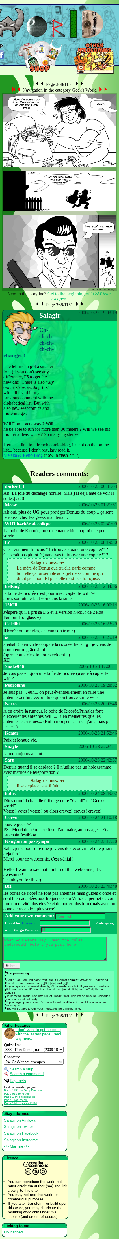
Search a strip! (22, 1069)
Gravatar (29, 923)
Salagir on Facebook (21, 1133)
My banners (14, 1232)
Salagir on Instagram (21, 1140)
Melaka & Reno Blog (23, 455)
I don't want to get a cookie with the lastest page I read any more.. (38, 1034)
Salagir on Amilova (19, 1120)
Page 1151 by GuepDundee (23, 1090)
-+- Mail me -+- (16, 1146)
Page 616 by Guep (17, 1093)
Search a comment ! (27, 1074)
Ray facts (18, 1081)
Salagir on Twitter (18, 1126)
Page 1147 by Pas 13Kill (20, 1103)
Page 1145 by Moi (16, 1100)
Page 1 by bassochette (19, 1096)
